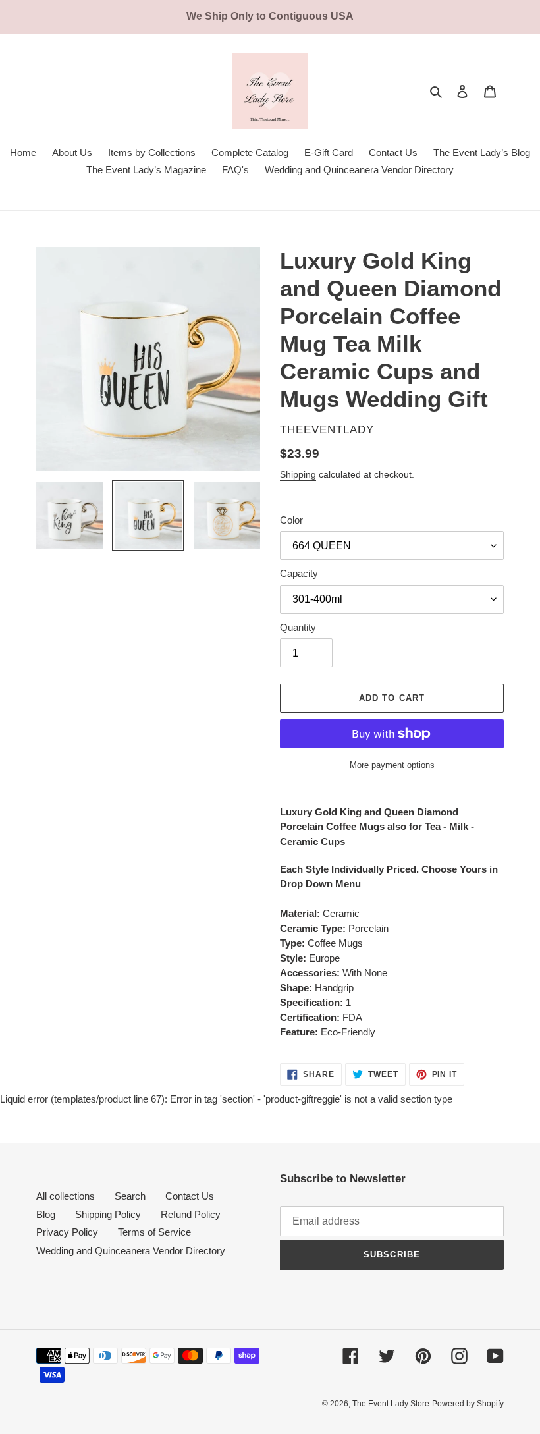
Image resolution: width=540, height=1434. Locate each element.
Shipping (298, 474)
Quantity (298, 627)
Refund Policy (191, 1214)
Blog (45, 1214)
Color (291, 520)
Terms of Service (154, 1232)
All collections (65, 1195)
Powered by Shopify (468, 1403)
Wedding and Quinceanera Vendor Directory (130, 1250)
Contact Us (189, 1195)
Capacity (299, 573)
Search (130, 1195)
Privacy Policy (67, 1232)
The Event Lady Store (390, 1403)
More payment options (392, 765)
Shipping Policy (108, 1214)
